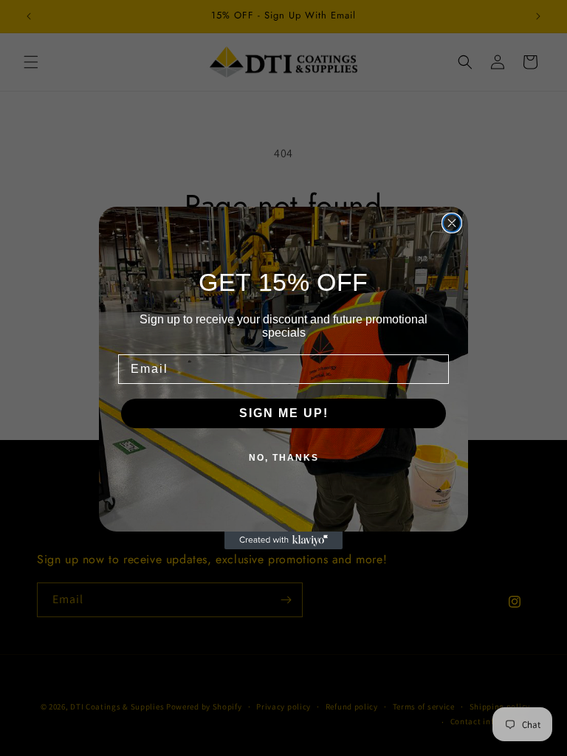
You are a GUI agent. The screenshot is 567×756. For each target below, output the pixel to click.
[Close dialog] (452, 223)
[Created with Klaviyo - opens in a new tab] (283, 540)
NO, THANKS (284, 458)
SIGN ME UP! (284, 413)
